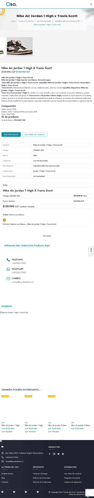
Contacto (4, 482)
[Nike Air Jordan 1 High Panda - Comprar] (12, 407)
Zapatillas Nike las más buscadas (67, 21)
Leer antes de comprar (73, 473)
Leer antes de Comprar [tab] (34, 134)
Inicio (13, 21)
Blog (3, 478)
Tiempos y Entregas (40, 473)
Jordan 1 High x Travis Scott (44, 171)
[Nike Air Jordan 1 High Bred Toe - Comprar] (35, 407)
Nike (35, 155)
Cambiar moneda (26, 206)
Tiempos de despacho (72, 482)
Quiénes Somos (7, 473)
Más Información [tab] (11, 134)
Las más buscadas (44, 21)
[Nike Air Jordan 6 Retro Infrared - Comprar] (58, 407)
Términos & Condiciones (42, 482)
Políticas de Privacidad (41, 478)
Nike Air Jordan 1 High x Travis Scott (47, 24)
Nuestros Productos (26, 21)
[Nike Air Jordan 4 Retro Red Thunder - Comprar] (82, 407)
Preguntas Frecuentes (72, 478)
